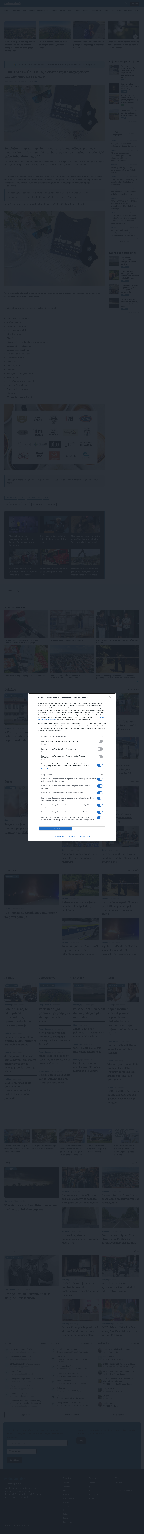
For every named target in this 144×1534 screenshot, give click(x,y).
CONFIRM (56, 828)
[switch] (100, 741)
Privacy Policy (85, 836)
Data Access (72, 836)
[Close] (111, 698)
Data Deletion (59, 836)
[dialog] (72, 767)
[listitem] (72, 736)
